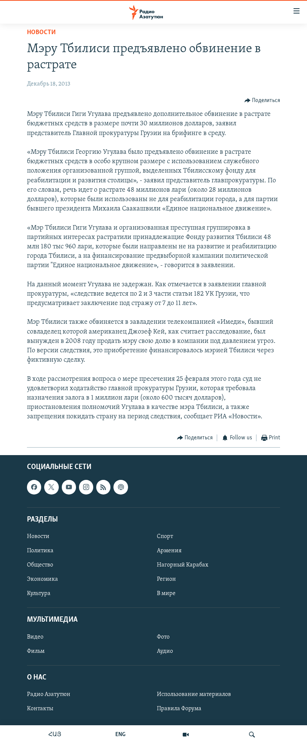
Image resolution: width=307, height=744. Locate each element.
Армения (169, 551)
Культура (39, 594)
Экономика (42, 579)
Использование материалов (194, 694)
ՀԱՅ (54, 735)
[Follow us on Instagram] (86, 487)
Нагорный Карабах (182, 565)
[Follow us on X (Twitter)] (51, 487)
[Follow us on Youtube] (69, 487)
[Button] (262, 100)
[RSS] (103, 487)
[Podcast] (120, 487)
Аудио (165, 651)
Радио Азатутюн (48, 694)
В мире (166, 594)
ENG (120, 735)
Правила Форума (179, 709)
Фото (163, 637)
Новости (41, 32)
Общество (40, 565)
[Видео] (185, 734)
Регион (166, 579)
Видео (35, 637)
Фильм (36, 651)
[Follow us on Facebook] (34, 487)
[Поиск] (252, 734)
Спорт (165, 537)
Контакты (40, 709)
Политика (40, 551)
